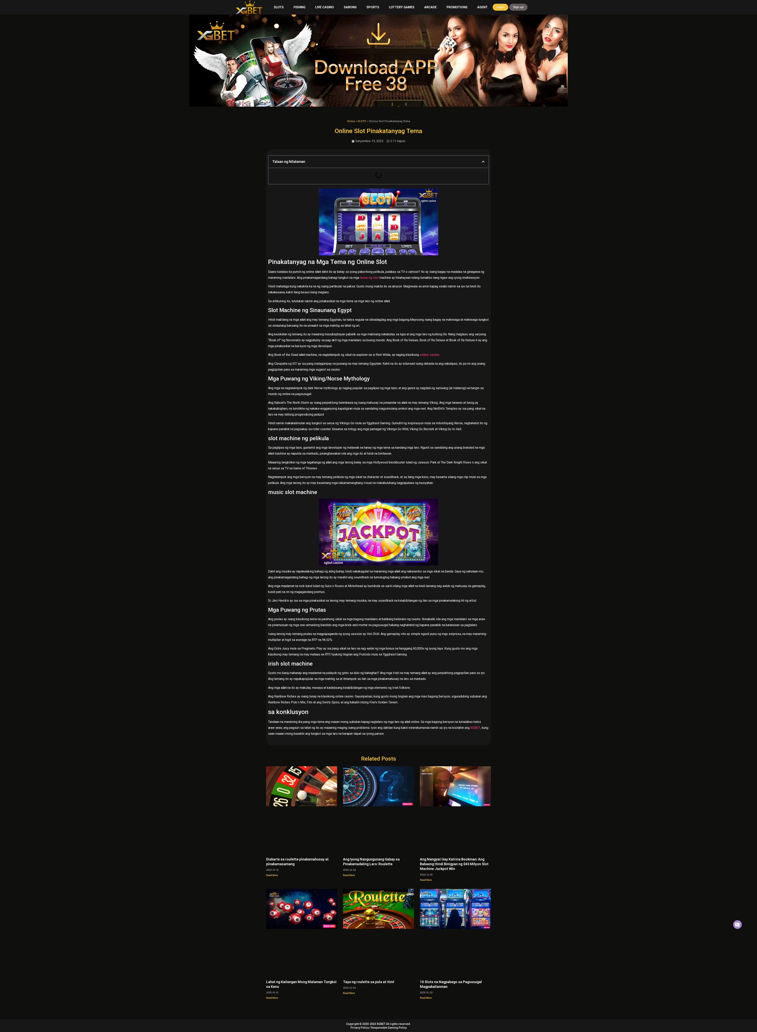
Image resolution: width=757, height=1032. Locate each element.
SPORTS (372, 7)
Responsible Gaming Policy (389, 1027)
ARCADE (430, 7)
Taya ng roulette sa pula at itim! (368, 982)
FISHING (299, 7)
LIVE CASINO (324, 7)
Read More (272, 875)
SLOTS (279, 7)
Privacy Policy (360, 1027)
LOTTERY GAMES (401, 7)
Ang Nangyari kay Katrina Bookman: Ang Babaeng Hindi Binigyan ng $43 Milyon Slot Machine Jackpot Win (454, 864)
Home (351, 121)
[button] (483, 161)
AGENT (482, 7)
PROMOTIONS (457, 7)
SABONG (350, 7)
